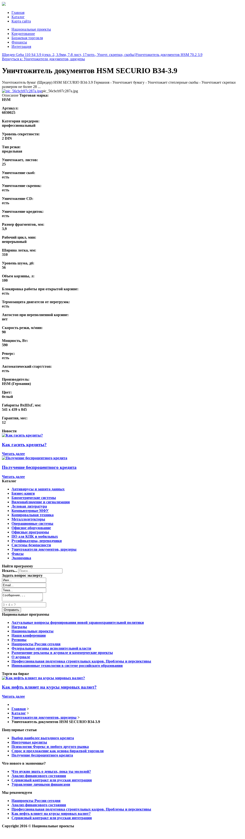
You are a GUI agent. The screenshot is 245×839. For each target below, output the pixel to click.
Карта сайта (21, 21)
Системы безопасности (31, 545)
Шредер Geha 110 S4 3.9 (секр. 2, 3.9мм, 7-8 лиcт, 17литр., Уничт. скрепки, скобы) (68, 55)
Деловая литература (29, 506)
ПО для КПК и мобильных (34, 536)
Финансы (19, 42)
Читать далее (13, 454)
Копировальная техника (32, 515)
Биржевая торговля (27, 38)
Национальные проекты (31, 29)
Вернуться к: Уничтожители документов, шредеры (43, 59)
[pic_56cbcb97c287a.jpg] (22, 91)
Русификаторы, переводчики (36, 541)
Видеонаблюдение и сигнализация (40, 502)
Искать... (9, 571)
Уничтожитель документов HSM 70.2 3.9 (168, 55)
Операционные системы (32, 523)
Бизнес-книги (23, 493)
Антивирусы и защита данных (38, 489)
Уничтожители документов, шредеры (44, 549)
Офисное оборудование (31, 528)
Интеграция (21, 46)
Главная (17, 13)
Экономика (21, 558)
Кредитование (23, 34)
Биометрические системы (33, 498)
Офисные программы (30, 532)
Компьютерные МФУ (30, 511)
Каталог (18, 17)
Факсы (17, 554)
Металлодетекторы (28, 519)
